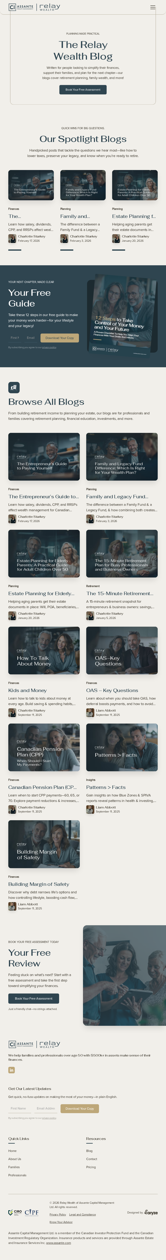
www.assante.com (58, 1243)
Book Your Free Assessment (83, 90)
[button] (153, 7)
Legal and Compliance (82, 1214)
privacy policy (49, 347)
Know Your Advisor (61, 1222)
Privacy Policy (58, 1214)
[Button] (34, 7)
